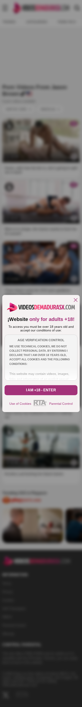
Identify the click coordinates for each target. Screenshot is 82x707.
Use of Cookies (20, 403)
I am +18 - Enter (41, 390)
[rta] (40, 405)
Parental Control (61, 403)
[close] (75, 300)
